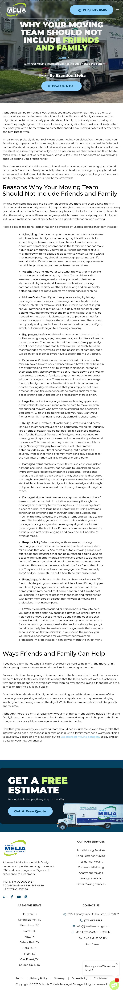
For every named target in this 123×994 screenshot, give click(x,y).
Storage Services (91, 878)
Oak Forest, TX (29, 959)
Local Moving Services (91, 850)
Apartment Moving (91, 872)
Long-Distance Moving (91, 855)
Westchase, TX (29, 925)
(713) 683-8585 (93, 920)
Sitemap (61, 978)
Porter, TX (29, 931)
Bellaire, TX (29, 947)
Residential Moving (91, 861)
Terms (22, 978)
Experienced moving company (80, 736)
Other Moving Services (91, 884)
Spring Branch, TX (29, 919)
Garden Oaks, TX (29, 964)
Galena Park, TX (29, 942)
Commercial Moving (91, 867)
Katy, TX (29, 936)
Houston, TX (29, 914)
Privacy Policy (41, 978)
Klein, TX (29, 953)
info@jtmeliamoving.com (93, 926)
